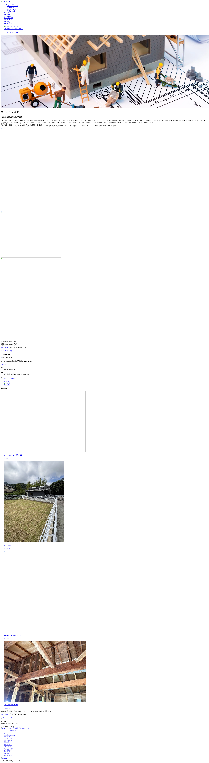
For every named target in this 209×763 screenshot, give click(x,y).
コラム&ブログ (8, 16)
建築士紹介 (10, 7)
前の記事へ (7, 381)
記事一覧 (3, 364)
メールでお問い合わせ (9, 730)
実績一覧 (6, 12)
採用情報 (6, 21)
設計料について (11, 9)
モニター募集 (8, 23)
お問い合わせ (8, 19)
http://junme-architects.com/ (11, 378)
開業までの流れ (11, 11)
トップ (6, 733)
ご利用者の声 (8, 750)
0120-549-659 (4, 348)
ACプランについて (9, 4)
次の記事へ (7, 385)
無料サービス (8, 14)
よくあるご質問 (8, 18)
